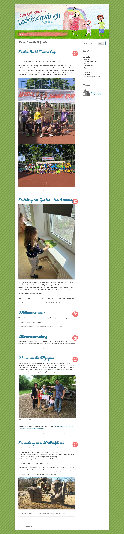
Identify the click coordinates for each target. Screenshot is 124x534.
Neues (22, 34)
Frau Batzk (58, 190)
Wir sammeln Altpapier (36, 358)
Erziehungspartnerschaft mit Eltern (92, 70)
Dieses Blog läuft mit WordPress (26, 526)
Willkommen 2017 (31, 312)
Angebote (32, 34)
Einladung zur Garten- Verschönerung (46, 200)
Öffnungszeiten (88, 65)
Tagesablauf (87, 68)
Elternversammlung (32, 336)
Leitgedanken (86, 57)
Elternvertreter (88, 72)
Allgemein (36, 190)
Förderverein (86, 74)
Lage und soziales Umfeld (91, 61)
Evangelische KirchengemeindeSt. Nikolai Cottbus (96, 93)
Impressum (86, 79)
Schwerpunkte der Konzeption (91, 76)
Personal (86, 63)
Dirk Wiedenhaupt (61, 433)
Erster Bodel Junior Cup (37, 52)
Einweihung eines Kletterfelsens (41, 443)
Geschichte (87, 59)
